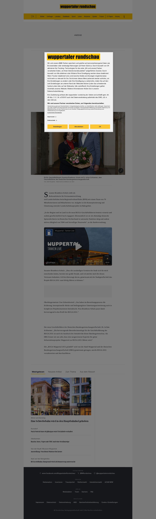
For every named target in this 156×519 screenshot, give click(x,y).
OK (100, 126)
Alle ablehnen (78, 126)
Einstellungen (57, 126)
